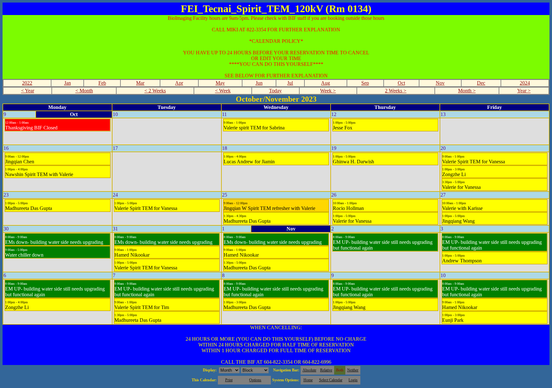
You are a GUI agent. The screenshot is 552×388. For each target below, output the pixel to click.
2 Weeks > (395, 90)
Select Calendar (330, 380)
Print (229, 380)
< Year (27, 90)
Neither (352, 370)
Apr (179, 83)
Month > (467, 90)
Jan (67, 83)
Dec (481, 83)
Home (308, 380)
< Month (84, 90)
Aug (325, 83)
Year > (524, 90)
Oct (401, 83)
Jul (290, 83)
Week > (328, 90)
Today (275, 90)
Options (255, 380)
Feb (102, 83)
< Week (223, 90)
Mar (140, 83)
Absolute (309, 370)
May (220, 83)
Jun (259, 83)
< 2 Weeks (155, 90)
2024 (525, 83)
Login (353, 380)
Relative (326, 370)
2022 (27, 83)
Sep (365, 83)
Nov (440, 83)
